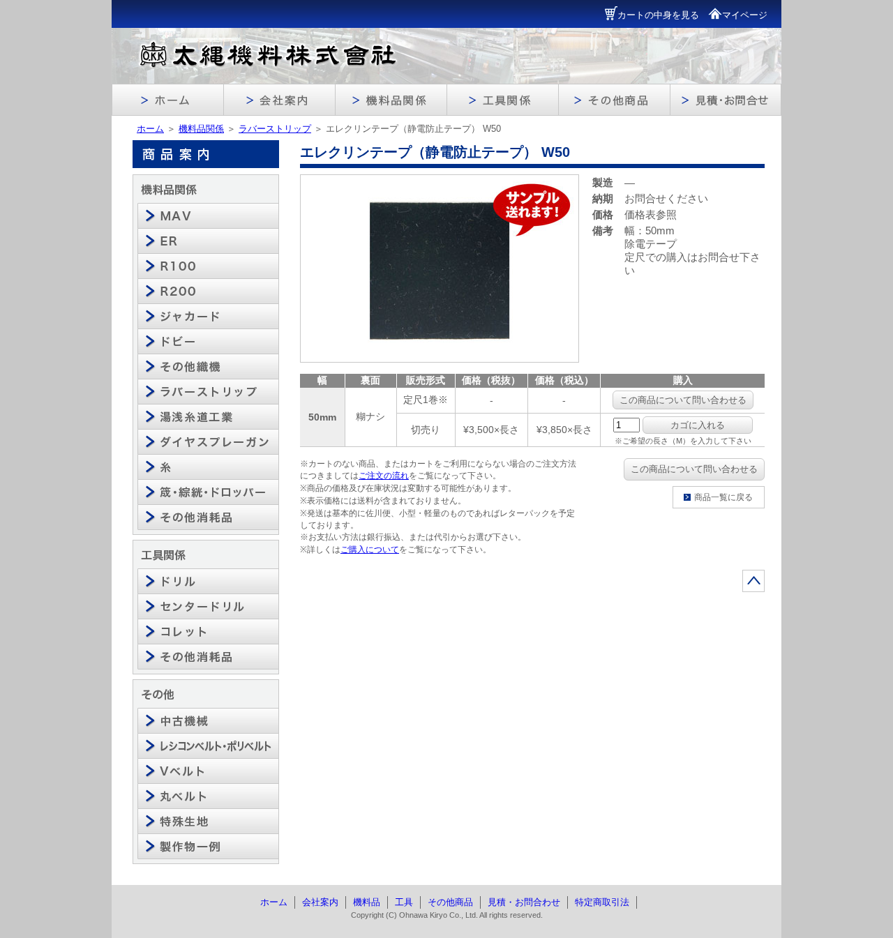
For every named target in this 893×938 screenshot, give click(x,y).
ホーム (150, 128)
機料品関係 (201, 128)
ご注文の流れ (384, 476)
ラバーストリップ (275, 128)
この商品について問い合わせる (683, 400)
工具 (404, 902)
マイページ (744, 15)
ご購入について (369, 549)
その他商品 (450, 902)
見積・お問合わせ (524, 902)
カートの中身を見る (658, 15)
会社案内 (320, 902)
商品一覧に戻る (723, 497)
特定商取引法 (602, 902)
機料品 (366, 902)
